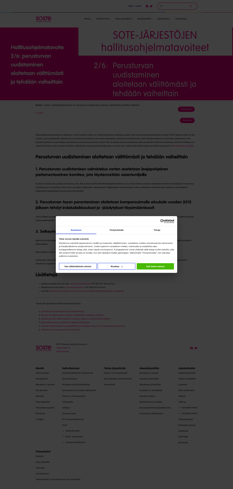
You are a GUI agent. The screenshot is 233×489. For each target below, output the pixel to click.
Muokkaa (115, 266)
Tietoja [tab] (157, 230)
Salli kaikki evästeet (155, 266)
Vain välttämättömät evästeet (77, 266)
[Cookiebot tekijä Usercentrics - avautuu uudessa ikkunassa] (162, 221)
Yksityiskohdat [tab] (116, 230)
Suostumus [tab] (76, 230)
